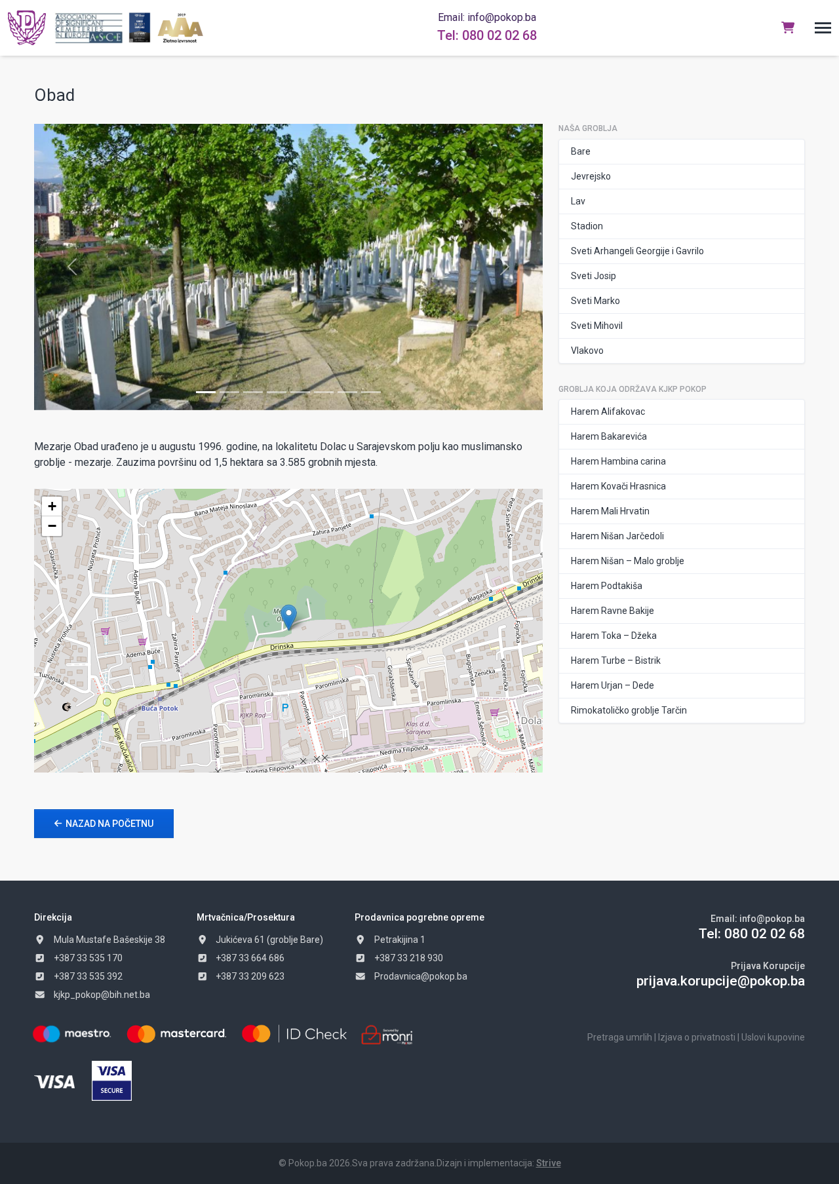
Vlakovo (587, 350)
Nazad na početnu (109, 823)
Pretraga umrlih (619, 1037)
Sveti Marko (595, 301)
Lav (578, 201)
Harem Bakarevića (609, 436)
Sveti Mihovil (597, 325)
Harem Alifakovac (608, 411)
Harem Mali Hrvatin (610, 511)
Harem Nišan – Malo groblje (627, 561)
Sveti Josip (593, 276)
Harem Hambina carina (618, 461)
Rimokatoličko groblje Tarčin (629, 710)
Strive (548, 1163)
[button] (823, 27)
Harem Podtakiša (606, 586)
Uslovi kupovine (773, 1037)
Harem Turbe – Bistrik (616, 660)
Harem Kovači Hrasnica (618, 486)
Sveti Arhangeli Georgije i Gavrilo (637, 251)
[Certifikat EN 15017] (139, 27)
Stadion (587, 226)
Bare (581, 151)
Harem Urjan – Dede (612, 685)
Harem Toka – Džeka (614, 635)
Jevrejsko (591, 176)
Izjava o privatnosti (696, 1037)
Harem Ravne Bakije (612, 610)
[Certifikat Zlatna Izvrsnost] (180, 27)
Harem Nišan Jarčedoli (617, 536)
